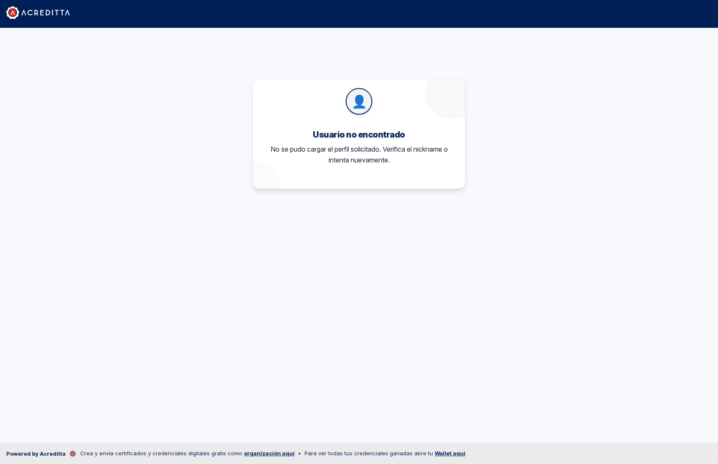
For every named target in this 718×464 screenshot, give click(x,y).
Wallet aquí (450, 453)
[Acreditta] (38, 12)
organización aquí (269, 453)
